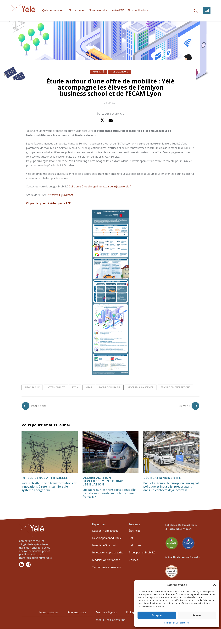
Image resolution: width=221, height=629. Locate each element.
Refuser (197, 615)
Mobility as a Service (140, 387)
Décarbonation (97, 477)
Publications (119, 71)
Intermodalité (56, 387)
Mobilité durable (110, 387)
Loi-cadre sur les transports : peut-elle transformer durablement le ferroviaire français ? (110, 493)
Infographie (32, 387)
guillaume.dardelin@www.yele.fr (112, 186)
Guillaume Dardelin (80, 186)
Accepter (157, 615)
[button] (214, 584)
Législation (154, 477)
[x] (102, 120)
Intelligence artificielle (45, 477)
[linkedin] (119, 120)
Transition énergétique (175, 387)
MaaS (89, 387)
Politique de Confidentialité (176, 622)
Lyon (75, 387)
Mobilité (98, 71)
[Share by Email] (111, 120)
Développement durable (105, 481)
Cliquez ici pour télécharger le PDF (48, 203)
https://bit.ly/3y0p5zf (60, 195)
